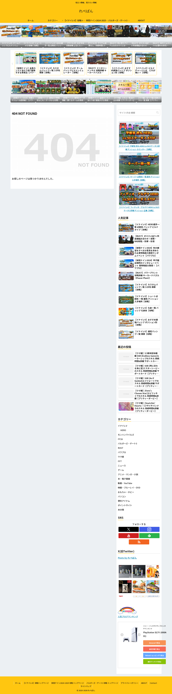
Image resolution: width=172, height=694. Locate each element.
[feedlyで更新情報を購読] (149, 535)
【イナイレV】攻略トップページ (36, 683)
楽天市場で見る (154, 649)
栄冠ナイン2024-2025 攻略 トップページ (67, 683)
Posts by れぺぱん (127, 557)
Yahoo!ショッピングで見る (154, 655)
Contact (153, 683)
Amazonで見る (154, 643)
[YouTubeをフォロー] (128, 535)
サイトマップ (86, 686)
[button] (157, 112)
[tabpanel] (26, 63)
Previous (12, 64)
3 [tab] (90, 79)
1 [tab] (82, 79)
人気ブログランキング (128, 616)
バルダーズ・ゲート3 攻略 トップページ (102, 683)
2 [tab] (86, 79)
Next (159, 64)
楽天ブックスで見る (154, 662)
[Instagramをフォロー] (149, 529)
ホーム (17, 683)
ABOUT (144, 683)
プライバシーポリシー (129, 683)
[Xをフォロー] (128, 529)
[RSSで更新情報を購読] (139, 541)
